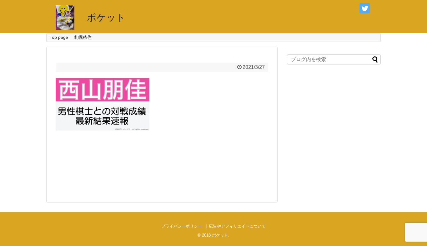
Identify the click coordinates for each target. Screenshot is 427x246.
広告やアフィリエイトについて (237, 226)
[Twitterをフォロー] (364, 8)
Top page (59, 37)
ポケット (106, 17)
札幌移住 (83, 37)
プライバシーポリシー (181, 226)
